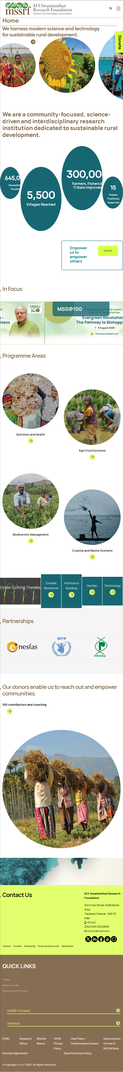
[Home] (39, 8)
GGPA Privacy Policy (58, 1043)
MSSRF (21, 1065)
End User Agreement (15, 1053)
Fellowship (29, 946)
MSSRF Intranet (18, 1011)
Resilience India (10, 985)
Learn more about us (15, 48)
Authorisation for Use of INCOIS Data (112, 1043)
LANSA (6, 980)
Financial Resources (48, 946)
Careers (6, 946)
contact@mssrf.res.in (98, 931)
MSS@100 (26, 308)
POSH (5, 1038)
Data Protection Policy (78, 1053)
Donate (108, 251)
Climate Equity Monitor (15, 991)
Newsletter (68, 946)
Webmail (13, 1023)
